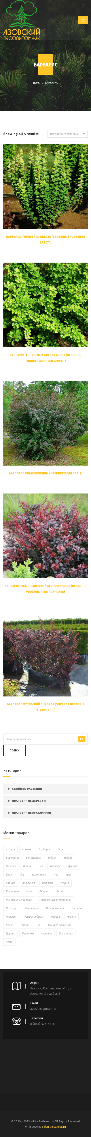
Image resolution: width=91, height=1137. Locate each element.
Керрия (64, 883)
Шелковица (66, 933)
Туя (38, 925)
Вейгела (11, 866)
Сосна (9, 925)
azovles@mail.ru (43, 1009)
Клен (29, 891)
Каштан (47, 883)
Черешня (46, 933)
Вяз (41, 866)
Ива (56, 874)
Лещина (44, 891)
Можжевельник (55, 908)
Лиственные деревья (29, 800)
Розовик (55, 916)
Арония (26, 849)
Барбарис (51, 82)
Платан (77, 908)
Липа (59, 891)
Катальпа (28, 883)
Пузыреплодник (33, 916)
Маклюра (11, 908)
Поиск (14, 750)
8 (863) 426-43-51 (42, 1024)
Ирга (68, 874)
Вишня (27, 866)
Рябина (71, 916)
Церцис (10, 933)
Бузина (68, 857)
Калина (10, 883)
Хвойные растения (27, 788)
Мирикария (32, 908)
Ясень (9, 942)
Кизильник (12, 891)
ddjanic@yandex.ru (54, 1126)
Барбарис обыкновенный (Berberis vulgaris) (45, 473)
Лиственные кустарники (31, 812)
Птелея (11, 916)
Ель (22, 874)
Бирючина (12, 857)
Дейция (72, 866)
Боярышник (33, 857)
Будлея (52, 857)
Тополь (25, 925)
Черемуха (28, 933)
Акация (10, 849)
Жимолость (39, 874)
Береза (62, 849)
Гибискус (55, 866)
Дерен (9, 874)
